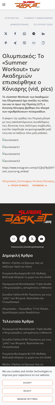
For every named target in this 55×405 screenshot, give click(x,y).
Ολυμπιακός (9, 181)
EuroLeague (24, 181)
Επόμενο (38, 185)
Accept (27, 383)
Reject (27, 391)
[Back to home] (27, 4)
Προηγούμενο (20, 185)
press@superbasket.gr (34, 246)
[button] (3, 4)
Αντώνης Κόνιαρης (43, 181)
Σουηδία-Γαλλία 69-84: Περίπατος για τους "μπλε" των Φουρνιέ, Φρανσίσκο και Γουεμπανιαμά (26, 298)
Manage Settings (27, 399)
